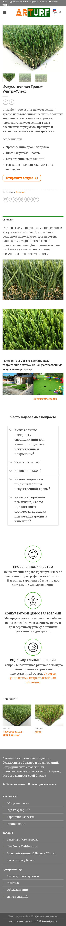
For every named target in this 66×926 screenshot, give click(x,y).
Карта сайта (23, 916)
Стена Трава (30, 839)
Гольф (52, 853)
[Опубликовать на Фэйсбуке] (12, 199)
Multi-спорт (30, 846)
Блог (11, 916)
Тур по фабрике (18, 810)
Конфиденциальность (44, 916)
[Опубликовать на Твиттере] (18, 199)
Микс (38, 732)
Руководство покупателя (23, 876)
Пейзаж (20, 192)
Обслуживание (18, 889)
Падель (40, 853)
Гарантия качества (21, 817)
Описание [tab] (8, 219)
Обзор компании (18, 803)
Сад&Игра (13, 839)
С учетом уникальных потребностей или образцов (33, 678)
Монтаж (13, 882)
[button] (5, 12)
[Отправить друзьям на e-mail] (24, 199)
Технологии (16, 823)
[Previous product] (11, 102)
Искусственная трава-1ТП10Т (12, 733)
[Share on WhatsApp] (5, 199)
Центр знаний (17, 896)
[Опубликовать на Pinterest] (30, 199)
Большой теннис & (21, 853)
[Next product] (5, 102)
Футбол (12, 846)
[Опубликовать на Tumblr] (36, 199)
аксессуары (15, 860)
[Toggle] (11, 430)
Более (30, 860)
